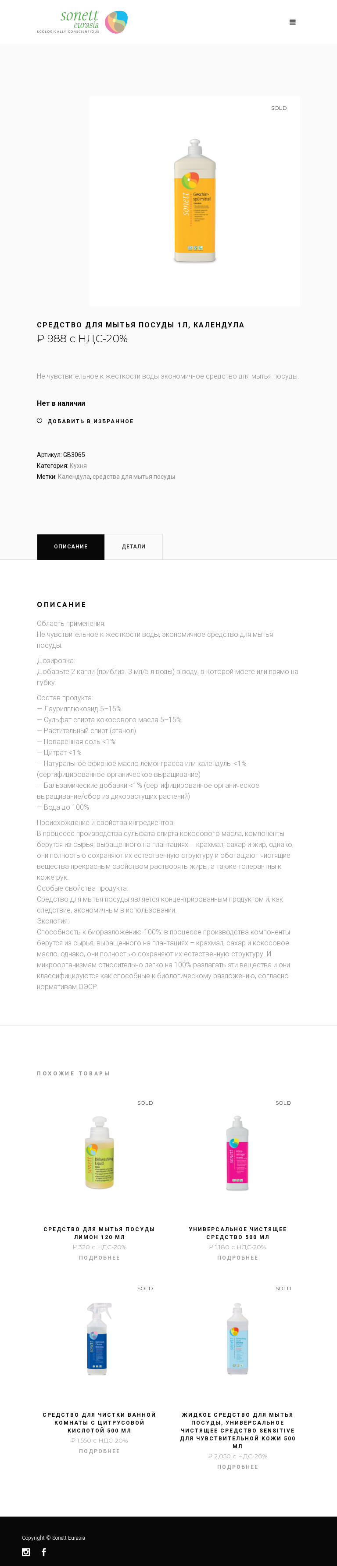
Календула (74, 476)
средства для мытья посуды (134, 476)
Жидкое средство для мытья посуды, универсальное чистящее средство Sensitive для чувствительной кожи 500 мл (238, 1431)
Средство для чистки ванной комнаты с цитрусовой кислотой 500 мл (99, 1423)
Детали (134, 547)
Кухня (78, 465)
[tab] (71, 546)
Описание (71, 547)
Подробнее (99, 1258)
